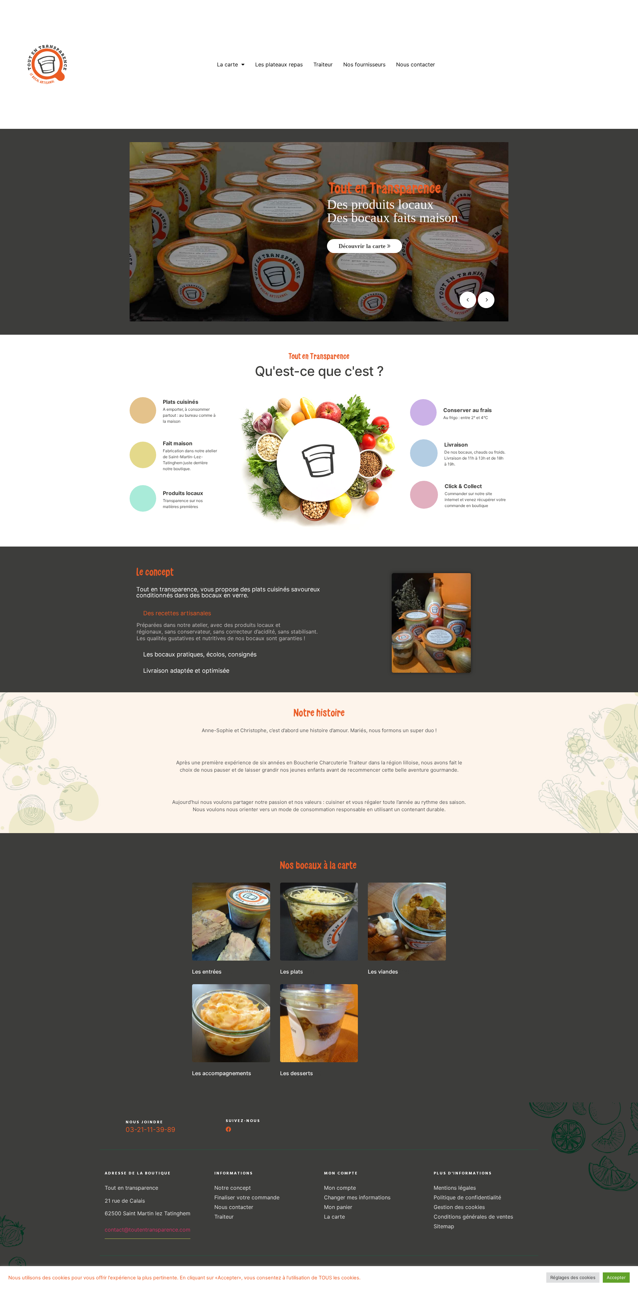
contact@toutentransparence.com (147, 1229)
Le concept (192, 64)
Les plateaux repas (279, 64)
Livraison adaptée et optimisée (186, 670)
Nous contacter (415, 64)
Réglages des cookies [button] (572, 1277)
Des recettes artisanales (177, 613)
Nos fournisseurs (364, 64)
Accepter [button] (616, 1277)
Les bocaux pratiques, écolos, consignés (200, 654)
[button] (245, 613)
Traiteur (323, 64)
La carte (227, 64)
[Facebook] (228, 1129)
